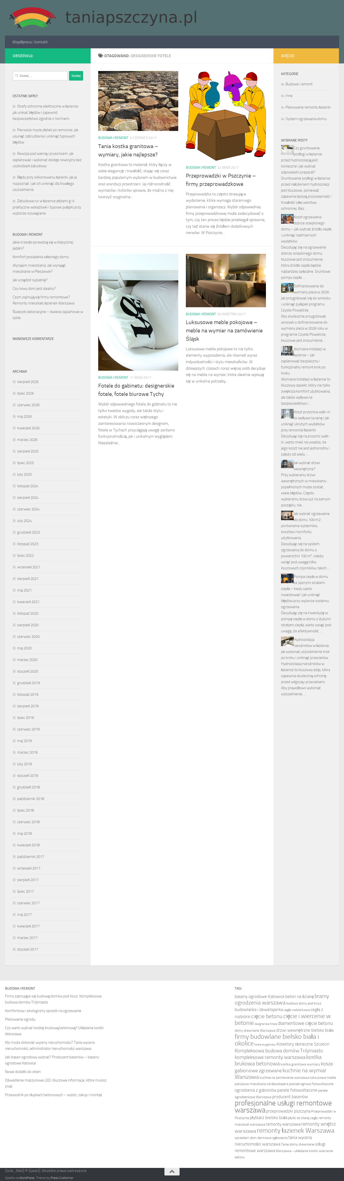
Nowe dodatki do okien (23, 1071)
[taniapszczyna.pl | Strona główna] (102, 18)
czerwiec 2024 (28, 509)
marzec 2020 (27, 659)
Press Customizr (62, 1178)
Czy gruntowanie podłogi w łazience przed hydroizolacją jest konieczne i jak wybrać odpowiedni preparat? (301, 160)
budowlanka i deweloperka (259, 1009)
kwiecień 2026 (28, 428)
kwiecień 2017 (28, 926)
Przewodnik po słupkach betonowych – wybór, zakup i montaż (53, 1095)
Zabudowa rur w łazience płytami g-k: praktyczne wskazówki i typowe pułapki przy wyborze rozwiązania (47, 207)
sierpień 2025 (28, 451)
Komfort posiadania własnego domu (41, 257)
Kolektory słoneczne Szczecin (303, 1044)
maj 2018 (24, 833)
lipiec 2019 (25, 717)
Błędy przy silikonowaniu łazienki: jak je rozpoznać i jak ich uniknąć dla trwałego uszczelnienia (45, 183)
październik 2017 (30, 856)
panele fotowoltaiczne (297, 1090)
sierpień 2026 (28, 381)
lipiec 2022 (25, 555)
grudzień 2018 (28, 787)
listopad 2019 (27, 694)
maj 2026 (24, 416)
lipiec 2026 (25, 393)
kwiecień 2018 (28, 845)
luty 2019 (24, 764)
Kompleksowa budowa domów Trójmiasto (279, 1051)
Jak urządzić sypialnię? (30, 280)
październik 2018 (30, 798)
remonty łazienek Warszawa (295, 1130)
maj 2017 (24, 914)
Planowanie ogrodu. (20, 1019)
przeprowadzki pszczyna (288, 1111)
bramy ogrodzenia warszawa (282, 999)
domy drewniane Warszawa (255, 1030)
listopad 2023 (27, 544)
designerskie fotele (266, 1024)
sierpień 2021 (28, 578)
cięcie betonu (267, 1016)
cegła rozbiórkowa (297, 1010)
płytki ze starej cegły (303, 1118)
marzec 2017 (27, 937)
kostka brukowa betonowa (278, 1060)
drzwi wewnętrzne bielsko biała (304, 1030)
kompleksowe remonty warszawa (270, 1057)
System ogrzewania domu (306, 119)
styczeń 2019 (27, 775)
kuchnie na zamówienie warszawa (284, 1077)
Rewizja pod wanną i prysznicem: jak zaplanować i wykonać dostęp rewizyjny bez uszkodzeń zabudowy (47, 159)
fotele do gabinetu (265, 1044)
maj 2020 (24, 648)
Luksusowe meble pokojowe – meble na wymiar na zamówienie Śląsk (224, 330)
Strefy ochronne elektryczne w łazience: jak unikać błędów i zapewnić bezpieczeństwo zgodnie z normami (46, 112)
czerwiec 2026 (28, 405)
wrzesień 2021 (28, 567)
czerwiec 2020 (28, 636)
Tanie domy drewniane (297, 1144)
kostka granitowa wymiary (300, 1064)
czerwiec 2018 (28, 822)
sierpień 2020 (28, 625)
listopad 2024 (27, 486)
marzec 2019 (27, 752)
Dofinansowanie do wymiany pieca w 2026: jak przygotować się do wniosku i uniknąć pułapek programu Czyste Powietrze (306, 298)
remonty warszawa (283, 1124)
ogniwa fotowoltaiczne (316, 1084)
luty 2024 (24, 520)
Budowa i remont (113, 138)
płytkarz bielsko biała (268, 1117)
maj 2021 (24, 590)
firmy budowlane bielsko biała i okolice (277, 1040)
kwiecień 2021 (28, 602)
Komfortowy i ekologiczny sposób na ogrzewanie (43, 1011)
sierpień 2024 (28, 497)
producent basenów (290, 1096)
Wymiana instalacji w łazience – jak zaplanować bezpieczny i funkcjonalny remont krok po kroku (303, 361)
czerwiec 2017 (28, 903)
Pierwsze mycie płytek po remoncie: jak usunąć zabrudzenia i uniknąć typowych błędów (45, 136)
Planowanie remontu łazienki (308, 107)
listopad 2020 (27, 613)
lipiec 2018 (25, 810)
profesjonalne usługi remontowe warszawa (283, 1107)
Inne (289, 95)
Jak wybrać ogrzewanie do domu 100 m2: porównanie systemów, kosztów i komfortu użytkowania (305, 525)
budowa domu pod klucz (303, 1003)
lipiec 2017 (25, 891)
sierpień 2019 (28, 706)
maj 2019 (24, 741)
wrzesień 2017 (28, 868)
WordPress (27, 1178)
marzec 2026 (27, 439)
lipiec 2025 (25, 463)
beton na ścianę (299, 996)
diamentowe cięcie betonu (305, 1023)
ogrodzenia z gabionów (256, 1090)
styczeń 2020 (27, 671)
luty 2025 (24, 474)
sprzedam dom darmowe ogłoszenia (261, 1138)
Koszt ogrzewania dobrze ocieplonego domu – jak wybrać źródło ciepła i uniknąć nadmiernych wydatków (306, 229)
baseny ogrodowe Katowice (260, 996)
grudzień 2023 (28, 532)
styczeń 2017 (27, 949)
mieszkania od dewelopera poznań (275, 1084)
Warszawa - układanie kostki (297, 1151)
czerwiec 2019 (28, 729)
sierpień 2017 (28, 880)
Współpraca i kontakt (30, 42)
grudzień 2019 (28, 683)
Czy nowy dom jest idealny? (34, 288)
